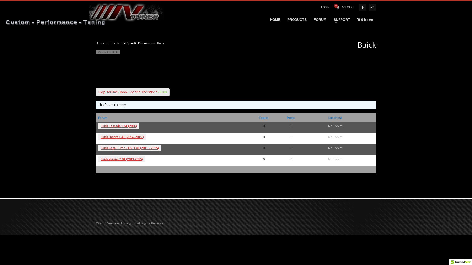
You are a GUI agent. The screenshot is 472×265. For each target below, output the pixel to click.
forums (110, 43)
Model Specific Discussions (136, 43)
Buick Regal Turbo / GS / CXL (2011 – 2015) (130, 148)
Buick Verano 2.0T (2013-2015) (122, 159)
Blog (99, 43)
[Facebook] (362, 7)
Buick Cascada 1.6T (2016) (119, 126)
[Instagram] (372, 7)
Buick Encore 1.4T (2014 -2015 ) (122, 137)
